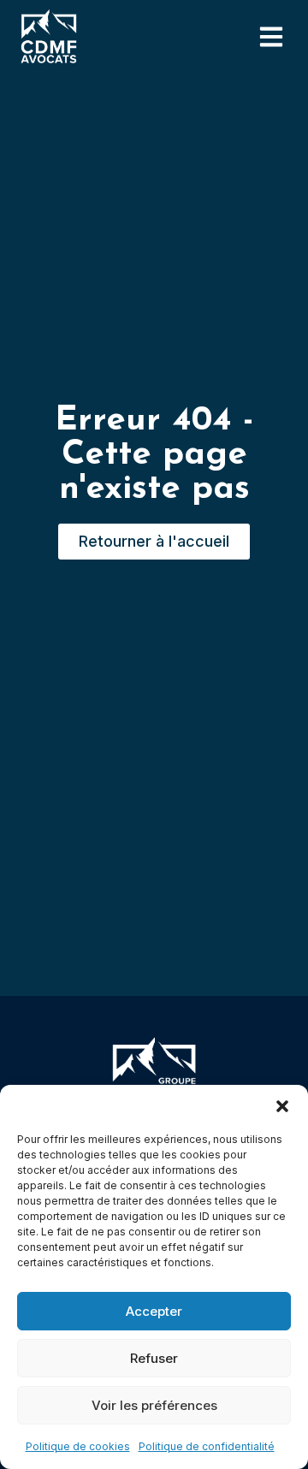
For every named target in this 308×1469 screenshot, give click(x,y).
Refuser (154, 1358)
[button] (282, 1106)
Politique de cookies (78, 1446)
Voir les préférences (154, 1405)
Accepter (154, 1311)
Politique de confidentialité (207, 1446)
